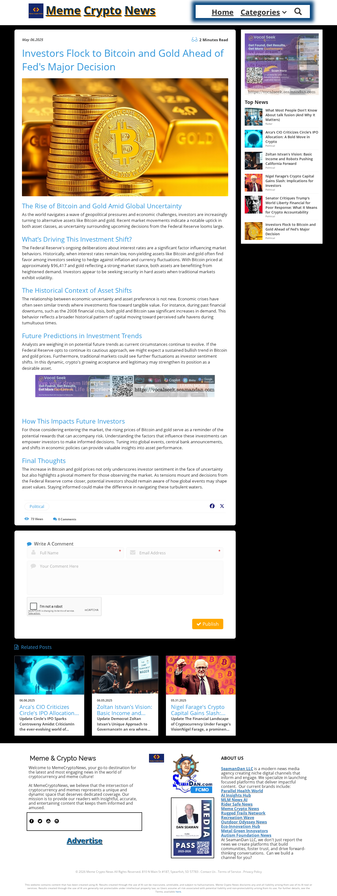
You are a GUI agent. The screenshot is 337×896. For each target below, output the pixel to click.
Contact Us (208, 872)
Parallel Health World (242, 791)
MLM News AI (234, 799)
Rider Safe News (237, 804)
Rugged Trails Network (243, 813)
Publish (210, 624)
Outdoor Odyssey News (244, 822)
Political (37, 506)
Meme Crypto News (240, 808)
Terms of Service (229, 872)
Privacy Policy (252, 872)
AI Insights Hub (236, 795)
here (178, 891)
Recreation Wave (237, 817)
